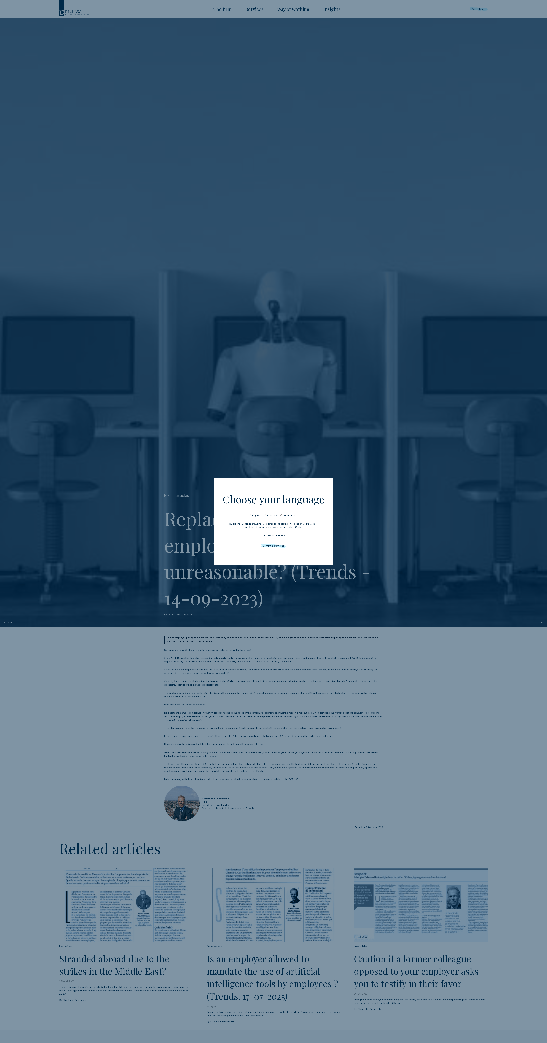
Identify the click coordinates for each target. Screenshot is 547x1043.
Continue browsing (273, 545)
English (256, 515)
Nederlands (290, 515)
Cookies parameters (273, 535)
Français (272, 515)
